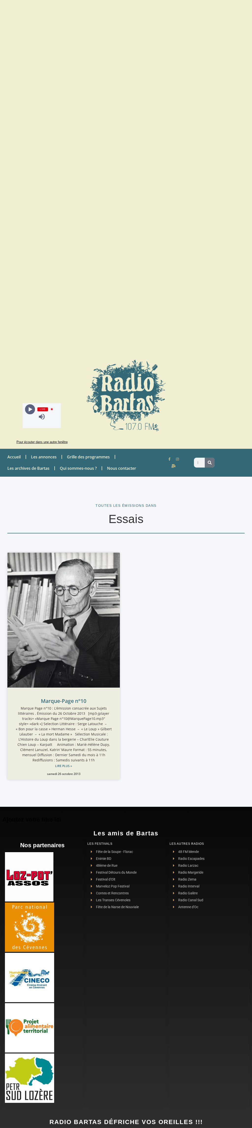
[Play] (30, 409)
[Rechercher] (210, 463)
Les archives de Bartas (28, 468)
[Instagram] (177, 459)
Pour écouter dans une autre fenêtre (42, 442)
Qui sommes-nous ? (78, 468)
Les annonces (44, 457)
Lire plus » (63, 766)
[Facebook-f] (169, 459)
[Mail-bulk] (173, 466)
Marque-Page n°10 (63, 700)
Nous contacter (121, 468)
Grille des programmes (88, 457)
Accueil (14, 457)
